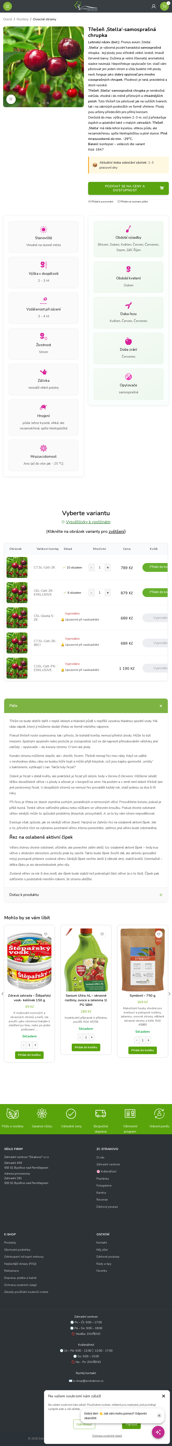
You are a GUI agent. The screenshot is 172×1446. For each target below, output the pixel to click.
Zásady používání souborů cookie (26, 1292)
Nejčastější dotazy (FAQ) (20, 1264)
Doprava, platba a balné (20, 1278)
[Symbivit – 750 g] (143, 959)
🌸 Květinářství (106, 1171)
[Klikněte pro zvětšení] (11, 99)
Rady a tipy (103, 1264)
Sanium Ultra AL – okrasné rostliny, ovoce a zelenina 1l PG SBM (86, 1000)
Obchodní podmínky (17, 1250)
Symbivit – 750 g (142, 995)
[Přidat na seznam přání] (45, 934)
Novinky (101, 1271)
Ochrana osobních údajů (107, 1436)
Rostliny (23, 19)
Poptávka (102, 1179)
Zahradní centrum (108, 1164)
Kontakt (101, 1243)
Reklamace (11, 1271)
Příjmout (131, 1424)
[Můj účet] (154, 6)
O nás (100, 1157)
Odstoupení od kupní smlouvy (24, 1257)
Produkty (10, 1243)
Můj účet (102, 1250)
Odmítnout (84, 1424)
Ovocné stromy (44, 19)
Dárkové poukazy (107, 1257)
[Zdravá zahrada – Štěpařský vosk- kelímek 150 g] (29, 959)
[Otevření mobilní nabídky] (7, 6)
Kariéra (101, 1193)
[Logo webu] (86, 6)
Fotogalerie (104, 1186)
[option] (39, 103)
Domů (7, 19)
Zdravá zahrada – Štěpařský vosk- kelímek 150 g (29, 998)
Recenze (102, 1200)
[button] (164, 1396)
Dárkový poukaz (107, 1207)
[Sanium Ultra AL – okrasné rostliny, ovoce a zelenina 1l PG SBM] (86, 959)
